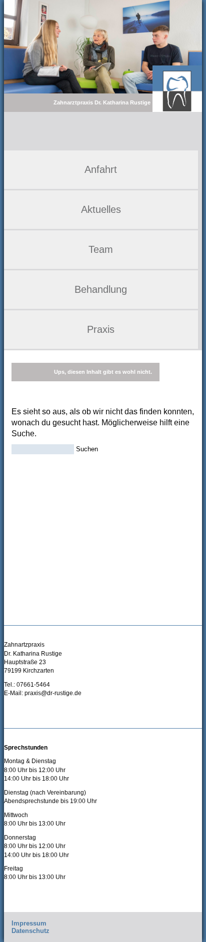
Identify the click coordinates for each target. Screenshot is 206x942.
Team (100, 249)
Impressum (29, 923)
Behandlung (100, 289)
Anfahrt (100, 169)
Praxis (100, 329)
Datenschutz (31, 931)
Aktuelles (101, 209)
